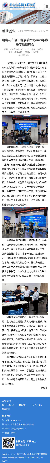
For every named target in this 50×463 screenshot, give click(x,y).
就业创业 (38, 31)
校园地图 (6, 409)
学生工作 (29, 31)
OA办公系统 (37, 405)
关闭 (44, 388)
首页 (21, 31)
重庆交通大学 (8, 405)
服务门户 (23, 405)
